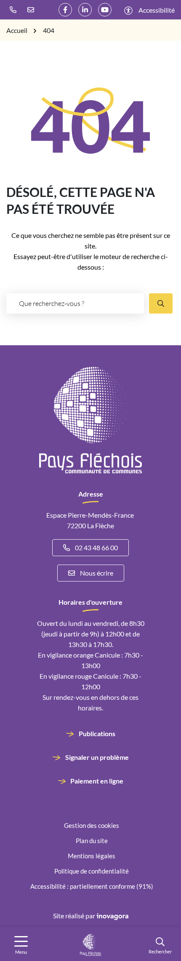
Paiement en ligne (96, 781)
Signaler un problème (97, 757)
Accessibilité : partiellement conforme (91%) (91, 886)
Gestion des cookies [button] (91, 825)
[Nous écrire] (33, 9)
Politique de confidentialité (91, 871)
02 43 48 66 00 (96, 547)
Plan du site (92, 840)
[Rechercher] (161, 303)
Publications (97, 733)
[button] (15, 9)
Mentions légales (91, 856)
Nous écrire (96, 573)
